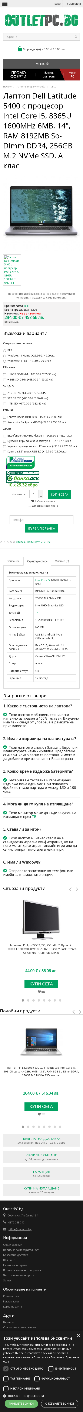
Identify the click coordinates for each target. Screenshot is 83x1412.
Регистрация (73, 4)
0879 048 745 (16, 1222)
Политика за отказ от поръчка (22, 1270)
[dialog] (41, 1371)
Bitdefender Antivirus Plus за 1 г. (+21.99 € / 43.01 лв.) (39, 435)
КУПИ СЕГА (59, 494)
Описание (13, 561)
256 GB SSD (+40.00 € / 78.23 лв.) (26, 393)
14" (37, 612)
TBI (34, 816)
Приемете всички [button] (21, 1403)
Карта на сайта (12, 1306)
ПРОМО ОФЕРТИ (18, 74)
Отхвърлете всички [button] (59, 1403)
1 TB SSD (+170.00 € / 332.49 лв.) (26, 403)
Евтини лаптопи (49, 74)
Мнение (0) (62, 561)
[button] (41, 1396)
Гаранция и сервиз (15, 1265)
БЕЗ (9, 350)
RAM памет (10, 367)
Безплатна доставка (15, 1255)
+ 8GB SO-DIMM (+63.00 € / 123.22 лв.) (30, 379)
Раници (8, 410)
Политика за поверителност (21, 1250)
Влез (57, 4)
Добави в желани (44, 501)
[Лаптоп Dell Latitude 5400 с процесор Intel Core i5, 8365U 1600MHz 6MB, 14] (41, 213)
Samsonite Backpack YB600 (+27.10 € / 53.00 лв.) (36, 422)
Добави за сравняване (44, 505)
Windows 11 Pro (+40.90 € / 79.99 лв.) (29, 361)
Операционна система (17, 343)
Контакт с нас (11, 1296)
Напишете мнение (39, 542)
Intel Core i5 (42, 580)
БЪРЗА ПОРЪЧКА (41, 528)
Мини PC (72, 74)
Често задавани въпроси (18, 1275)
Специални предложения (19, 1327)
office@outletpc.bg (20, 1229)
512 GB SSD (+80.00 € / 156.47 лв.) (27, 398)
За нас (7, 1280)
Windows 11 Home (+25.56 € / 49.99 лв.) (31, 355)
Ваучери (8, 1322)
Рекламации (11, 1301)
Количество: (19, 494)
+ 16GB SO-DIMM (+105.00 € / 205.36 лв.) (31, 374)
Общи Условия (12, 1245)
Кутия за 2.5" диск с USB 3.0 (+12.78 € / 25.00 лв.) (36, 451)
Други (7, 428)
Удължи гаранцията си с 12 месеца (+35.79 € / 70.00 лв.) (42, 446)
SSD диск (8, 386)
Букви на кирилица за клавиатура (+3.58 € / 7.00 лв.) (39, 441)
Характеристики (37, 561)
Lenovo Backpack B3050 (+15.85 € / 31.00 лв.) (34, 417)
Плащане (9, 1260)
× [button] (78, 1335)
